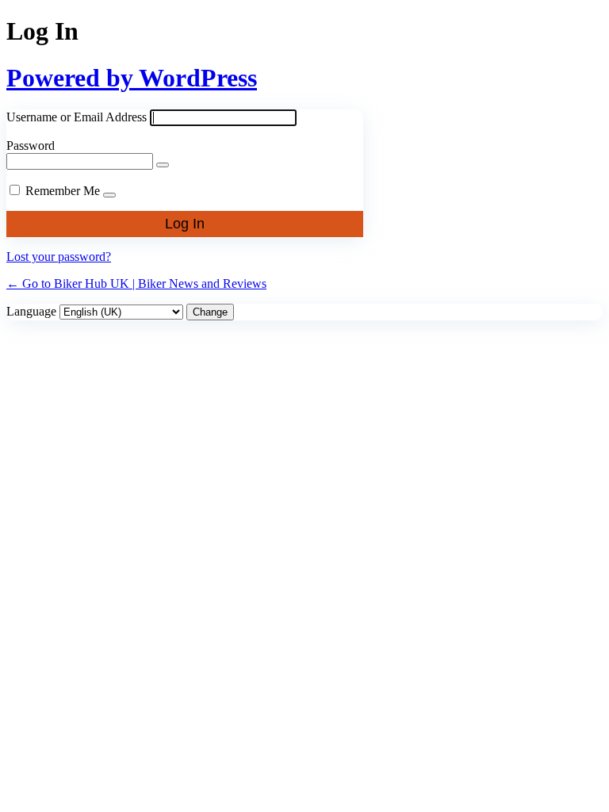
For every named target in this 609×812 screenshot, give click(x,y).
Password (30, 145)
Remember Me (62, 190)
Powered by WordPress (131, 77)
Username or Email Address (76, 117)
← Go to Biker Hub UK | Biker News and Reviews (136, 283)
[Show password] (162, 165)
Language (31, 311)
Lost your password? (58, 256)
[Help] (109, 195)
